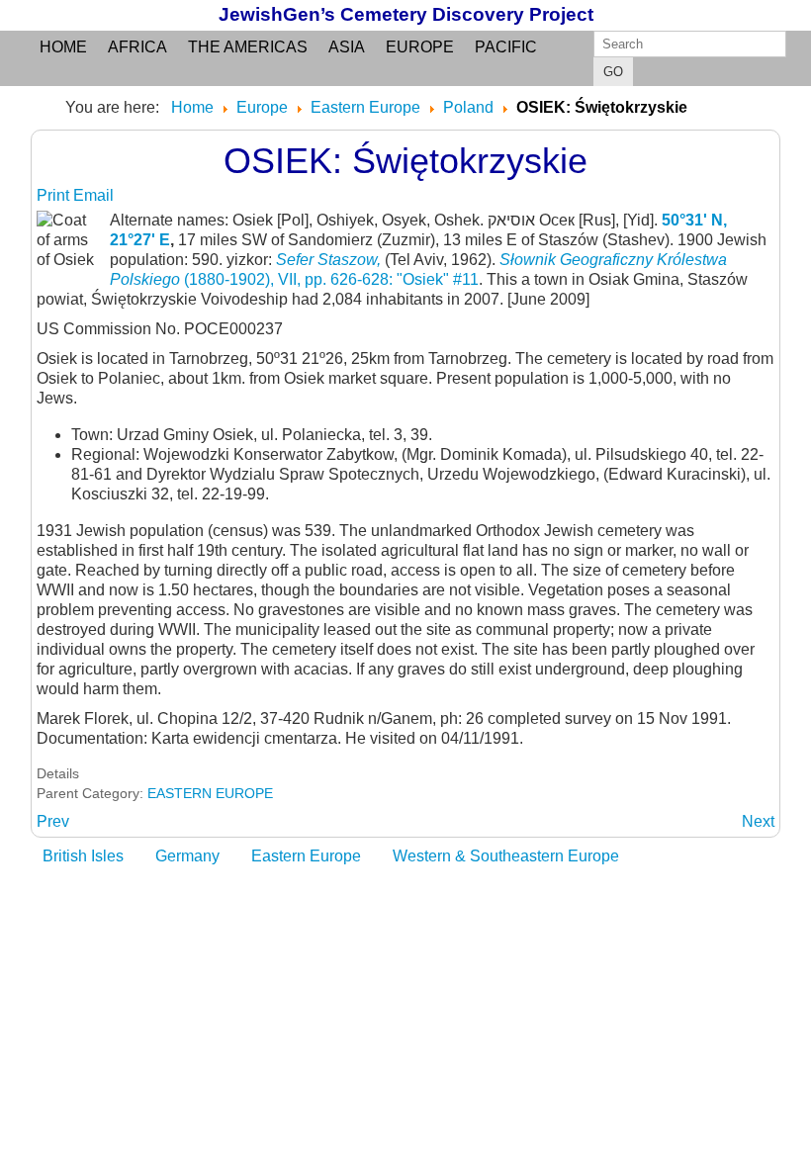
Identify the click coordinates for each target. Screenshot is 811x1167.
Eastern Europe (306, 856)
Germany (187, 856)
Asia (346, 47)
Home (63, 47)
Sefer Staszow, (330, 259)
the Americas (248, 47)
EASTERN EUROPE (210, 793)
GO (613, 71)
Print (55, 195)
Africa (137, 47)
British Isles (83, 856)
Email (93, 195)
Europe (420, 47)
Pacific (506, 47)
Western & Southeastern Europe (506, 856)
